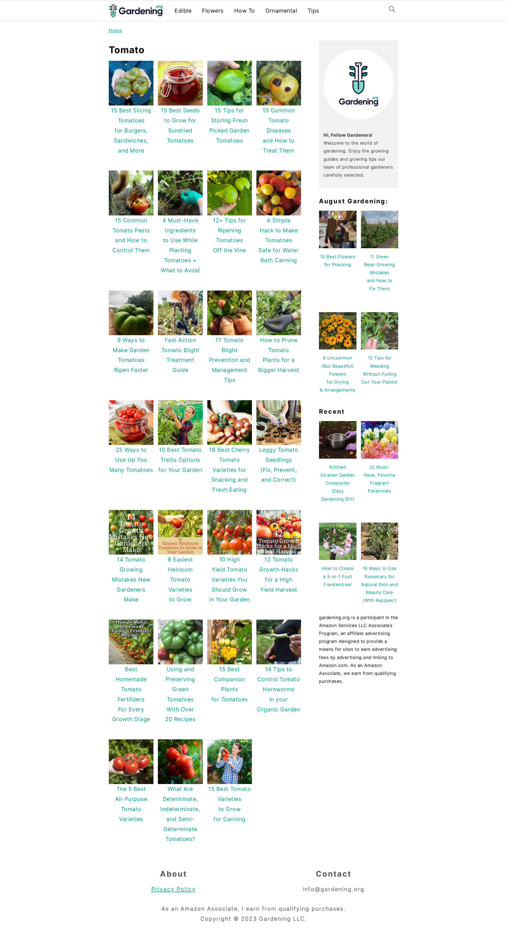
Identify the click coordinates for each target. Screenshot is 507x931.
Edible (183, 10)
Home (115, 30)
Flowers (213, 10)
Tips (313, 10)
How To (244, 10)
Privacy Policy (173, 889)
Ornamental (281, 10)
